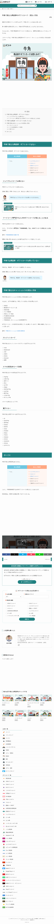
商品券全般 (8, 778)
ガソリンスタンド (10, 771)
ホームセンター (9, 762)
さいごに (9, 131)
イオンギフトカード (10, 841)
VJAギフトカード (33, 603)
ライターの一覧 (30, 918)
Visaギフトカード (10, 889)
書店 (7, 759)
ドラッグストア (9, 735)
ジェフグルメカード (35, 161)
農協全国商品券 (9, 832)
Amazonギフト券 (10, 835)
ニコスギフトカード (33, 605)
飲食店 (7, 756)
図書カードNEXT (33, 608)
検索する (27, 619)
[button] (6, 554)
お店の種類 (9, 594)
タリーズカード (9, 901)
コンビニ (8, 738)
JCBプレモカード (10, 886)
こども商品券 (9, 829)
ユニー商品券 (9, 856)
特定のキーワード (29, 594)
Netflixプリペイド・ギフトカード (13, 883)
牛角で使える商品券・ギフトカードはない (18, 114)
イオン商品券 (32, 615)
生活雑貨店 (8, 744)
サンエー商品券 (9, 859)
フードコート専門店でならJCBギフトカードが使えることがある (25, 118)
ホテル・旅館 (9, 768)
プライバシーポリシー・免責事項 (27, 919)
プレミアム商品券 (10, 904)
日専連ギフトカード (10, 793)
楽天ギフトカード (10, 874)
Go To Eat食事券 (10, 907)
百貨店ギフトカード (10, 811)
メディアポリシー (22, 918)
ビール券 (9, 613)
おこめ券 (31, 613)
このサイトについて (13, 918)
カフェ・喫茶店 (9, 753)
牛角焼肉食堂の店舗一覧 (12, 235)
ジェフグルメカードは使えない (17, 116)
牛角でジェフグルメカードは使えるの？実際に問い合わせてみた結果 (32, 207)
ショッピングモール (10, 747)
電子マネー (12, 129)
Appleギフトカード (10, 868)
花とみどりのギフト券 (11, 826)
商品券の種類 (10, 600)
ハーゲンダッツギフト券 (13, 615)
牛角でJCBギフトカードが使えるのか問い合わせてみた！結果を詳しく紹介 (32, 247)
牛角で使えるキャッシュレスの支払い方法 (18, 123)
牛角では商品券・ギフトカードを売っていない (19, 120)
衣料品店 (8, 765)
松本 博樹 (9, 643)
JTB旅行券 (8, 865)
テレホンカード (9, 895)
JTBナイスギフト (10, 799)
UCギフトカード (11, 605)
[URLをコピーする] (48, 554)
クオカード (32, 163)
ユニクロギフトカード (11, 844)
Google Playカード (10, 871)
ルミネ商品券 (9, 853)
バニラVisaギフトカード (11, 892)
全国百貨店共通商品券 (12, 610)
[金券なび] (5, 1)
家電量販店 (8, 741)
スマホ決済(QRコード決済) (16, 127)
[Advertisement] (27, 94)
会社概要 (36, 918)
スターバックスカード (11, 898)
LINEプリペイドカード (11, 877)
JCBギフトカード (34, 165)
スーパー (8, 732)
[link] (19, 645)
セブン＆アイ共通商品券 (11, 847)
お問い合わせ (41, 918)
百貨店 (7, 750)
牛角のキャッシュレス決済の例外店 (15, 331)
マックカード (9, 862)
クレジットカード (14, 125)
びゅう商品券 (9, 850)
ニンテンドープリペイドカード (13, 880)
